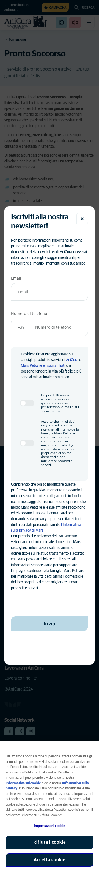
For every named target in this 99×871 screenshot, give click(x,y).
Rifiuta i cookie (49, 842)
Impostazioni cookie (49, 826)
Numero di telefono (29, 313)
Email (16, 278)
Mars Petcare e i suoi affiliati (43, 366)
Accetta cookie (49, 860)
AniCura (72, 360)
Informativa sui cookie (23, 783)
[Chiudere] (82, 218)
